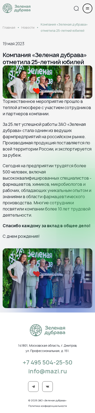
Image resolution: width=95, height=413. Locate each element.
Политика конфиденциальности (47, 405)
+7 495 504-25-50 (47, 362)
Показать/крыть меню (87, 8)
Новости (27, 27)
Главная (9, 27)
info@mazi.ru (47, 371)
